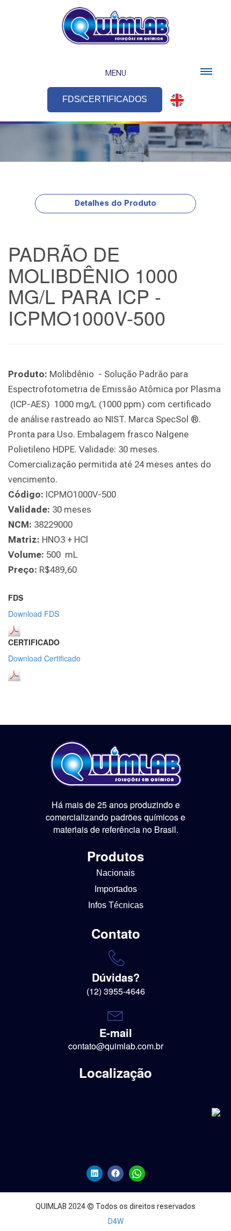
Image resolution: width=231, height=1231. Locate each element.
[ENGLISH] (174, 100)
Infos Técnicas (115, 905)
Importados (116, 889)
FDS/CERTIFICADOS (104, 99)
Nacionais (115, 872)
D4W (116, 1221)
